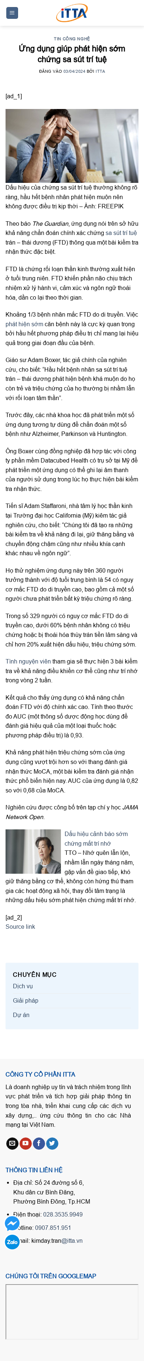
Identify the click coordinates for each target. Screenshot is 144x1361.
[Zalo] (12, 1242)
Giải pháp (25, 1000)
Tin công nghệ (72, 38)
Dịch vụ (23, 986)
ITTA (100, 71)
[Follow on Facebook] (39, 1143)
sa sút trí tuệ (121, 232)
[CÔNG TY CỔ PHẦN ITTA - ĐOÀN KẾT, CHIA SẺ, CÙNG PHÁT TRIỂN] (72, 13)
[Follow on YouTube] (26, 1143)
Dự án (21, 1015)
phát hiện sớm (24, 324)
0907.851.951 (53, 1227)
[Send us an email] (12, 1143)
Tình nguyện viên (28, 661)
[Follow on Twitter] (52, 1143)
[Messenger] (12, 1223)
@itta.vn (72, 1240)
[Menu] (12, 13)
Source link (20, 926)
